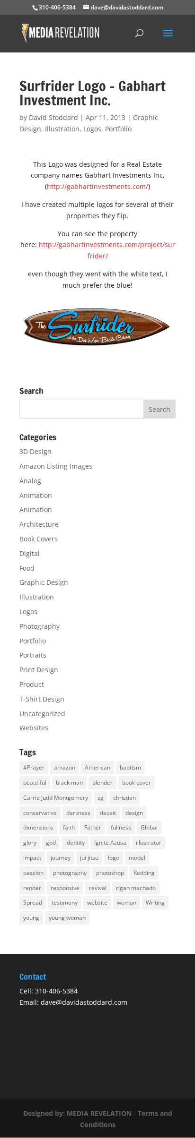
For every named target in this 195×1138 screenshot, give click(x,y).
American (97, 767)
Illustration (62, 128)
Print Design (38, 669)
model (137, 858)
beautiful (34, 783)
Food (27, 568)
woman (126, 902)
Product (31, 684)
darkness (78, 813)
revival (97, 888)
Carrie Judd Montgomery (55, 798)
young (31, 918)
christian (124, 798)
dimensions (38, 827)
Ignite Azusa (110, 843)
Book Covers (38, 538)
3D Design (35, 451)
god (51, 843)
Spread (32, 902)
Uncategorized (42, 713)
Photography (39, 626)
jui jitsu (89, 858)
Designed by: (45, 1113)
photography (70, 873)
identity (75, 843)
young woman (67, 918)
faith (69, 827)
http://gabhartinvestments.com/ (97, 186)
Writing (155, 902)
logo (113, 858)
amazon (64, 767)
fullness (121, 827)
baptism (130, 767)
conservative (40, 813)
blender (102, 783)
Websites (33, 727)
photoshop (110, 873)
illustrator (148, 843)
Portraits (32, 654)
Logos (92, 128)
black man (69, 783)
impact (32, 858)
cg (101, 798)
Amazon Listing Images (55, 466)
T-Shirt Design (41, 698)
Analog (30, 480)
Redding (144, 873)
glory (29, 843)
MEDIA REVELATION (99, 1113)
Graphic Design (43, 582)
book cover (136, 783)
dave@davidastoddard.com (84, 1002)
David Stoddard (53, 117)
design (134, 813)
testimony (65, 902)
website (97, 902)
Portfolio (118, 128)
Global (149, 827)
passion (33, 873)
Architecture (39, 524)
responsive (65, 888)
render (32, 888)
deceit (108, 813)
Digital (29, 553)
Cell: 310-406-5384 (48, 990)
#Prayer (33, 767)
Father (92, 827)
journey (61, 858)
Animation (35, 495)
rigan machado (136, 888)
